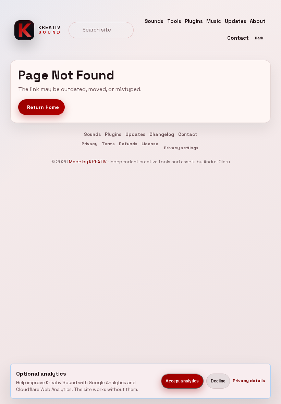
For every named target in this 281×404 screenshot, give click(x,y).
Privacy (90, 144)
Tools (174, 21)
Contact (238, 38)
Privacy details (249, 380)
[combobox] (101, 30)
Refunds (128, 144)
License (150, 144)
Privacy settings (181, 148)
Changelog (161, 134)
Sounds (154, 21)
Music (213, 21)
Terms (108, 144)
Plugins (194, 21)
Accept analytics (182, 381)
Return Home (43, 107)
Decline (218, 381)
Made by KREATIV (88, 162)
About (258, 21)
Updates (235, 21)
